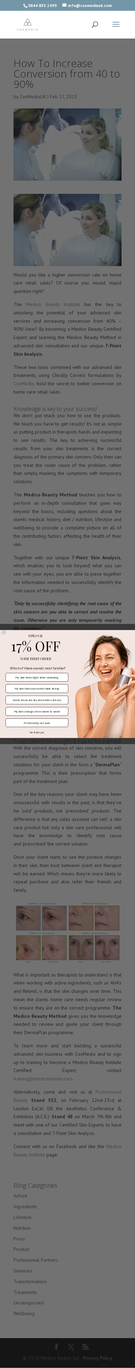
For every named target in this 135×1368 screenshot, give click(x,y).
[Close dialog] (4, 632)
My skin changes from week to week (37, 711)
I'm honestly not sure (37, 723)
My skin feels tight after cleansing (36, 677)
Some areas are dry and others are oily (36, 700)
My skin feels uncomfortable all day (37, 688)
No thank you (37, 732)
